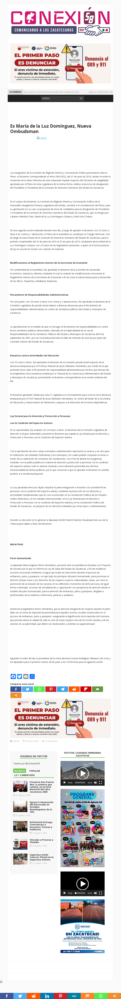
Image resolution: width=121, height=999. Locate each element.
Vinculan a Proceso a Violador (41, 841)
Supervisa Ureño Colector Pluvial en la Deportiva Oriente (42, 857)
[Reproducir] (64, 782)
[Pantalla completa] (100, 782)
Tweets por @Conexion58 (26, 763)
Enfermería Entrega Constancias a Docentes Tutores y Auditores (41, 826)
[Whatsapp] (39, 689)
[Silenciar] (95, 782)
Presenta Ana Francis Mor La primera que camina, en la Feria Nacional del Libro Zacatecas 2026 (42, 787)
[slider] (80, 782)
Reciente (19, 770)
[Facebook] (15, 689)
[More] (15, 695)
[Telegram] (62, 689)
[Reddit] (74, 689)
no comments (51, 741)
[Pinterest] (50, 689)
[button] (82, 773)
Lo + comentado (24, 775)
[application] (82, 773)
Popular (34, 770)
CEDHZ (16, 741)
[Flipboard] (85, 689)
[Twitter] (27, 689)
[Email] (97, 689)
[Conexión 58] (60, 22)
